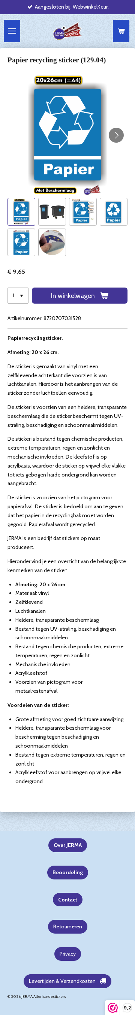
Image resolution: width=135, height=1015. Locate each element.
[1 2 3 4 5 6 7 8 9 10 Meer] (18, 296)
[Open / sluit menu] (12, 31)
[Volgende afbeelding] (116, 135)
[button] (21, 212)
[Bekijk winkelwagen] (121, 31)
